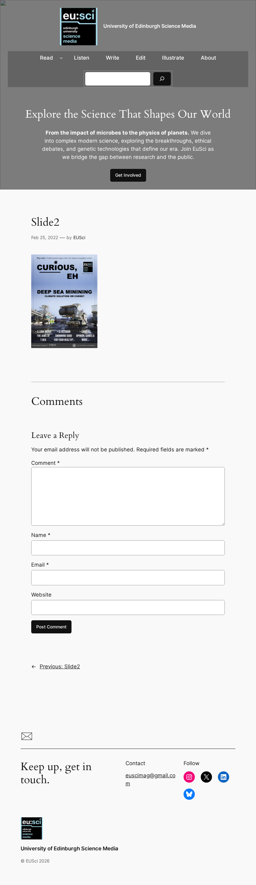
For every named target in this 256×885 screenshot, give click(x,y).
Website (41, 595)
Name (41, 535)
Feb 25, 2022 (44, 237)
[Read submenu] (61, 57)
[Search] (162, 79)
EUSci (79, 237)
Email (40, 565)
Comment (45, 463)
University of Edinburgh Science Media (149, 26)
